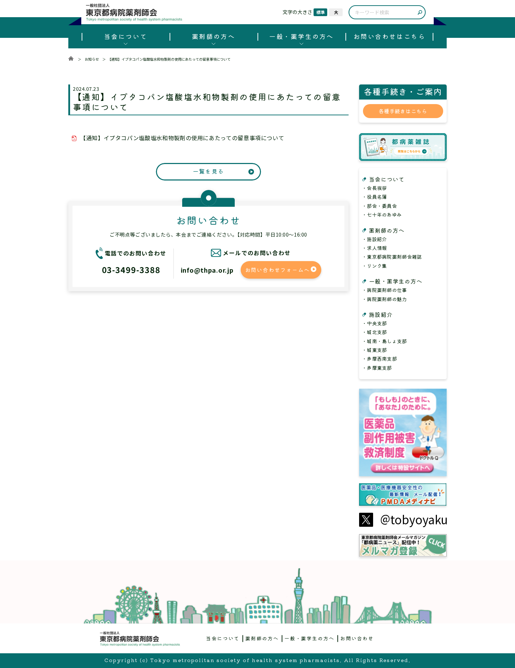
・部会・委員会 (379, 205)
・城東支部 (374, 349)
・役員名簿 (374, 196)
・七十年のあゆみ (382, 214)
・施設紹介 (374, 239)
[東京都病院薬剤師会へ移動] (71, 59)
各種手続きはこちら (403, 111)
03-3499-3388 (131, 269)
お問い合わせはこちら (389, 36)
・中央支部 (374, 323)
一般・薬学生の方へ (301, 36)
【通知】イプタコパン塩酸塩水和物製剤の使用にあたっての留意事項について (182, 138)
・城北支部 (374, 331)
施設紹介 (381, 314)
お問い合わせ (357, 638)
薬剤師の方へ (213, 36)
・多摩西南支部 (379, 358)
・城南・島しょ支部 (384, 341)
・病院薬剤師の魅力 (384, 298)
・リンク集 (374, 265)
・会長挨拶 (374, 187)
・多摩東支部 (377, 367)
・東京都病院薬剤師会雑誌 (392, 256)
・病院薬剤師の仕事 (384, 289)
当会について (125, 36)
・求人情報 (374, 247)
